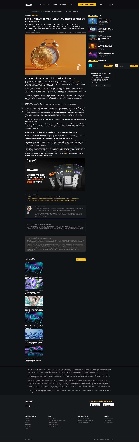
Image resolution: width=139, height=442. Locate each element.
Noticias (32, 11)
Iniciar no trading (52, 418)
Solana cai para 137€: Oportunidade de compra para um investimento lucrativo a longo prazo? (53, 198)
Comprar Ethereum (53, 424)
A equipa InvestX (109, 422)
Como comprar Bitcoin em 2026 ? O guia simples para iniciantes (105, 46)
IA (25, 430)
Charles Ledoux (35, 32)
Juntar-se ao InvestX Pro (101, 86)
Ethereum (27, 420)
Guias (48, 4)
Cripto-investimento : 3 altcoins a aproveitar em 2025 (104, 38)
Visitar (108, 65)
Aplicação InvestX (109, 418)
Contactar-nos (108, 420)
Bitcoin (37, 11)
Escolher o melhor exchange (85, 420)
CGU (94, 439)
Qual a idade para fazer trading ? (57, 420)
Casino (72, 4)
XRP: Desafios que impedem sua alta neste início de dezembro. (45, 197)
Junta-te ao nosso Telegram (87, 4)
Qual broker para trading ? (55, 426)
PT (103, 4)
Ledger (65, 153)
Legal (112, 439)
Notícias (42, 4)
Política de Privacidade (103, 439)
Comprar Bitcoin (52, 422)
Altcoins (100, 27)
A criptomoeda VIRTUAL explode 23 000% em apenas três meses (105, 29)
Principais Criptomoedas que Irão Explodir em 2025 (106, 54)
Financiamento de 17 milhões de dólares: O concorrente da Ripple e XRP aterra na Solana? (52, 200)
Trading (55, 4)
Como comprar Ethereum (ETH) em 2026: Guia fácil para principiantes (105, 21)
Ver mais (81, 260)
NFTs (26, 428)
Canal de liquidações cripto (85, 422)
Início (26, 11)
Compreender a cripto (83, 418)
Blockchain (28, 426)
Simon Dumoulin (81, 32)
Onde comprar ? (63, 4)
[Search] (101, 4)
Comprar (100, 18)
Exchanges (28, 424)
